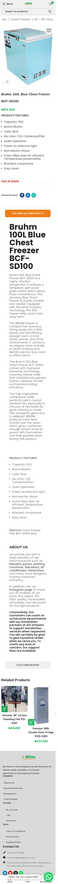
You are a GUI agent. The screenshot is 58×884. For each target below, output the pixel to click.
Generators (36, 570)
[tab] (28, 213)
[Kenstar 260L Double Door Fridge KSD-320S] (41, 705)
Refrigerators (10, 793)
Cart (8, 815)
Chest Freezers (20, 19)
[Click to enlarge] (7, 81)
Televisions (9, 782)
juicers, (27, 564)
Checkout (10, 820)
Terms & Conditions (15, 831)
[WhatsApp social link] (33, 195)
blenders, (15, 564)
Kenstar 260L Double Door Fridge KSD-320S (41, 732)
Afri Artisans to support (26, 626)
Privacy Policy (12, 836)
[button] (4, 709)
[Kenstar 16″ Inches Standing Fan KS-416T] (14, 699)
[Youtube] (10, 873)
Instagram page (20, 590)
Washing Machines (13, 788)
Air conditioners (26, 568)
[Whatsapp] (21, 873)
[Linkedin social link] (27, 195)
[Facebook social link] (22, 195)
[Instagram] (15, 873)
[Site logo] (28, 3)
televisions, (32, 567)
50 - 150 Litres (43, 19)
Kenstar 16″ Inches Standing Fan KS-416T (14, 719)
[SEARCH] (49, 11)
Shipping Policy (13, 842)
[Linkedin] (5, 873)
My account (12, 809)
